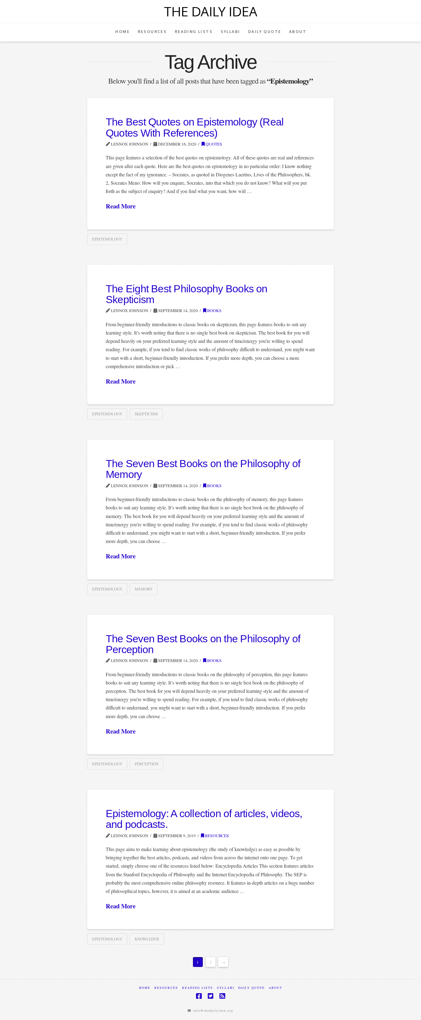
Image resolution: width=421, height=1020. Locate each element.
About (275, 988)
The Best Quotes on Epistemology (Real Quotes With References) (195, 127)
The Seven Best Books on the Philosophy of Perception (203, 644)
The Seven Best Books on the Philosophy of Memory (203, 469)
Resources (216, 835)
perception (146, 764)
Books (214, 310)
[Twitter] (210, 996)
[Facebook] (199, 996)
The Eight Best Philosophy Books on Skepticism (187, 294)
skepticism (146, 414)
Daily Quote (251, 988)
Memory (144, 589)
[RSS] (222, 996)
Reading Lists (197, 988)
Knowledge (147, 939)
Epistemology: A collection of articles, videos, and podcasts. (204, 819)
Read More (121, 206)
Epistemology (107, 239)
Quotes (213, 144)
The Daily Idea (210, 11)
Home (144, 988)
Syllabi (225, 988)
